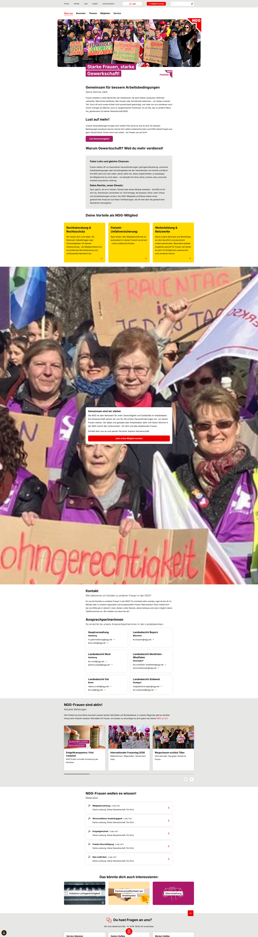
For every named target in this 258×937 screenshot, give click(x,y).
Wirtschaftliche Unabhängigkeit (107, 818)
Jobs (86, 4)
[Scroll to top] (191, 913)
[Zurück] (185, 779)
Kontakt (76, 4)
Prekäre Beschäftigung (103, 844)
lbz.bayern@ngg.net (142, 639)
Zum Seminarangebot (99, 139)
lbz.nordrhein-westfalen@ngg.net (148, 665)
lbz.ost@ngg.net (95, 690)
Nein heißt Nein (100, 857)
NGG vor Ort (162, 718)
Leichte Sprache (108, 4)
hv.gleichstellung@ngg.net (100, 639)
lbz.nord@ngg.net (96, 661)
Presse (66, 4)
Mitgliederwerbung (101, 806)
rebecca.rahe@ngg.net (98, 686)
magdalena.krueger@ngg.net (146, 686)
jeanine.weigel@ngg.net (99, 665)
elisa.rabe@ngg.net (97, 643)
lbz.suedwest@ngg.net (143, 690)
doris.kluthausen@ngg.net (144, 668)
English (95, 4)
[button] (69, 13)
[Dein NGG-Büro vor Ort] (129, 931)
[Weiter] (191, 779)
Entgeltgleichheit (100, 831)
